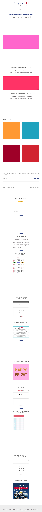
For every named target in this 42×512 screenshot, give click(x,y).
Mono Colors (30, 14)
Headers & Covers (21, 14)
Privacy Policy (24, 510)
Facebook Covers (12, 14)
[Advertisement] (21, 27)
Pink (7, 174)
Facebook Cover (31, 173)
